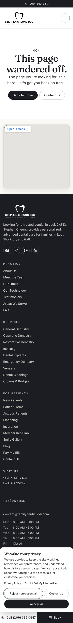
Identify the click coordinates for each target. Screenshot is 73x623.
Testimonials (12, 297)
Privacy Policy (12, 583)
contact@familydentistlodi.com (26, 514)
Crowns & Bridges (16, 381)
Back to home (23, 95)
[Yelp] (35, 250)
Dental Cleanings (15, 375)
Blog (6, 446)
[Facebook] (7, 250)
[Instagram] (16, 250)
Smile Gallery (13, 439)
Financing (10, 420)
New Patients (13, 400)
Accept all (36, 604)
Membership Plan (16, 433)
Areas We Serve (15, 304)
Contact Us (11, 459)
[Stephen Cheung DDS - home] (29, 18)
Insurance (10, 426)
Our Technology (15, 290)
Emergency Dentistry (18, 362)
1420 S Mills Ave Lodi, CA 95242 (15, 480)
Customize (56, 593)
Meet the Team (14, 277)
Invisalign (10, 349)
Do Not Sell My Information (41, 583)
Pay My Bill (11, 453)
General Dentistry (16, 329)
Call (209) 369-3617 (21, 617)
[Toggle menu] (65, 18)
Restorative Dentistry (18, 342)
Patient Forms (13, 407)
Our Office (11, 284)
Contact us (52, 95)
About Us (9, 271)
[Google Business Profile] (26, 250)
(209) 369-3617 (39, 3)
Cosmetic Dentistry (17, 335)
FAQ (6, 310)
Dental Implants (14, 355)
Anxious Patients (15, 413)
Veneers (9, 368)
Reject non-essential (23, 593)
